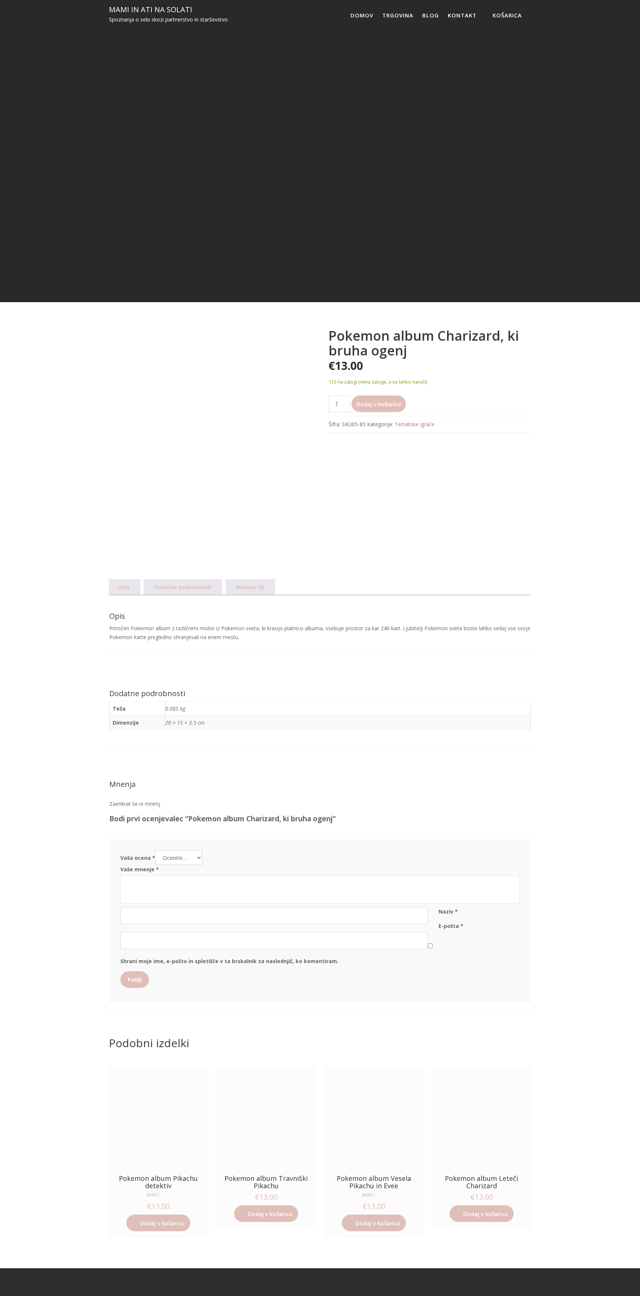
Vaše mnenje (139, 869)
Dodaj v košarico (378, 404)
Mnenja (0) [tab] (250, 587)
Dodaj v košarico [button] (162, 1223)
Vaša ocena (137, 857)
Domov (361, 15)
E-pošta (451, 925)
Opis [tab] (124, 587)
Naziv (448, 911)
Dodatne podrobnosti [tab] (182, 587)
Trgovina (397, 15)
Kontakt (462, 15)
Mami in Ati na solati (150, 9)
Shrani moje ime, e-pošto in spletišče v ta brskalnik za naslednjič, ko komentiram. (229, 961)
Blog (430, 15)
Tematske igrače (414, 424)
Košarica (507, 15)
